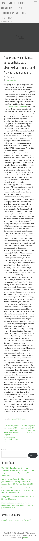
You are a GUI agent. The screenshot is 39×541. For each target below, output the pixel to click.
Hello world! (27, 520)
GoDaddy (25, 537)
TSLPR (6, 263)
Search (3, 450)
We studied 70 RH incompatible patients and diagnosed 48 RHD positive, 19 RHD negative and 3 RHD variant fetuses (17, 490)
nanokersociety (11, 80)
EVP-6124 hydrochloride (18, 106)
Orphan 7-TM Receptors (18, 419)
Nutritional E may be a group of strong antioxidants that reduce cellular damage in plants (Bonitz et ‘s (17, 505)
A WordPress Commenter (10, 520)
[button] (36, 2)
